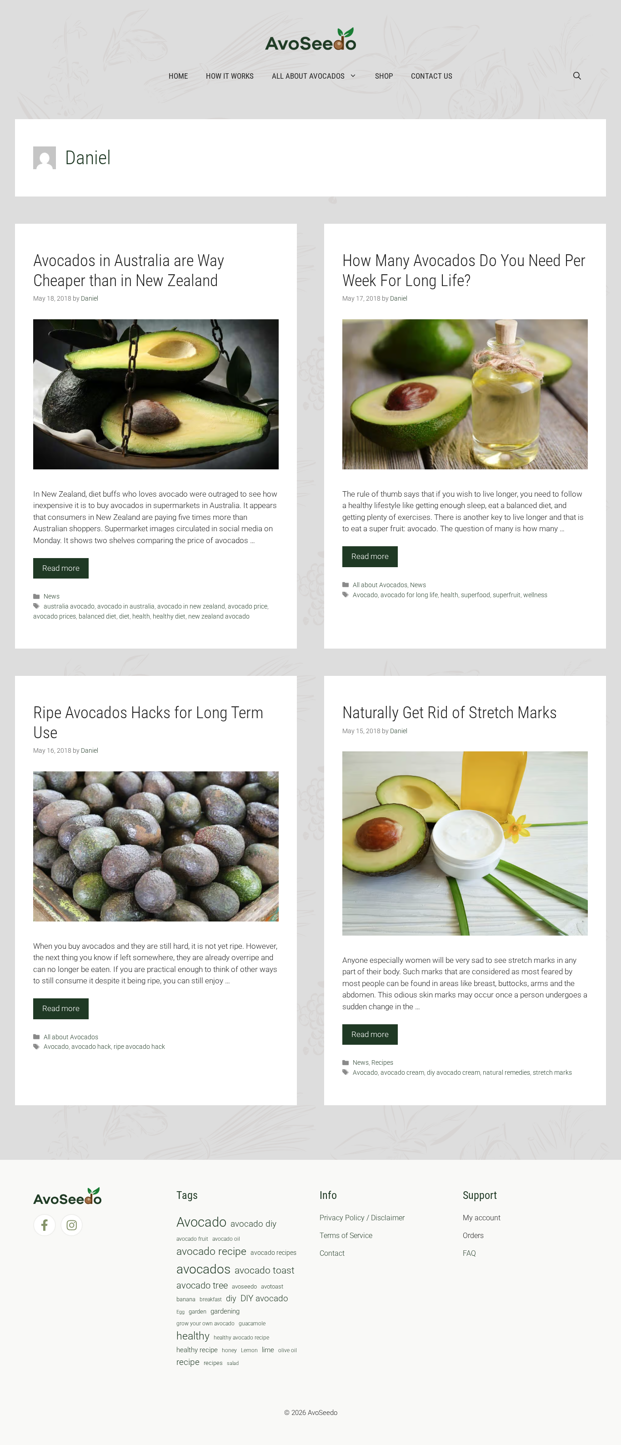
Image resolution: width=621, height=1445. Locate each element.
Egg (180, 1312)
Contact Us (431, 76)
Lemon (249, 1350)
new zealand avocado (219, 616)
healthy (193, 1336)
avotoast (272, 1286)
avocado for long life (409, 595)
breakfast (211, 1299)
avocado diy (253, 1223)
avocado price (247, 606)
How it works (230, 76)
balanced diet (97, 616)
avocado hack (91, 1047)
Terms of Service (346, 1235)
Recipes (382, 1063)
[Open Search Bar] (577, 76)
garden (197, 1311)
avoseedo (244, 1286)
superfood (475, 595)
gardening (225, 1311)
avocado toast (265, 1270)
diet (124, 616)
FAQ (469, 1253)
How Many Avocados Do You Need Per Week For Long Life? (464, 270)
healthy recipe (197, 1350)
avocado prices (54, 616)
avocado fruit (192, 1239)
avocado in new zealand (191, 606)
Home (178, 76)
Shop (384, 76)
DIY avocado (264, 1299)
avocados (203, 1269)
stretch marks (552, 1073)
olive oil (287, 1350)
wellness (535, 595)
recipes (213, 1362)
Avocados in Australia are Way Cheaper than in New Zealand (128, 270)
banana (185, 1299)
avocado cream (402, 1073)
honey (229, 1350)
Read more (61, 568)
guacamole (252, 1323)
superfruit (507, 595)
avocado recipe (211, 1251)
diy (231, 1298)
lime (268, 1350)
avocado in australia (126, 606)
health (141, 616)
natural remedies (506, 1073)
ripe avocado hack (139, 1047)
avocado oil (226, 1239)
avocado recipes (273, 1252)
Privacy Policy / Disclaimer (362, 1217)
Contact (332, 1253)
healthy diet (169, 616)
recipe (188, 1362)
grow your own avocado (205, 1323)
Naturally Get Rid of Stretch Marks (449, 712)
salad (233, 1363)
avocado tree (202, 1285)
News (52, 596)
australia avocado (69, 606)
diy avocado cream (453, 1073)
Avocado (365, 595)
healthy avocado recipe (241, 1337)
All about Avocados (308, 76)
